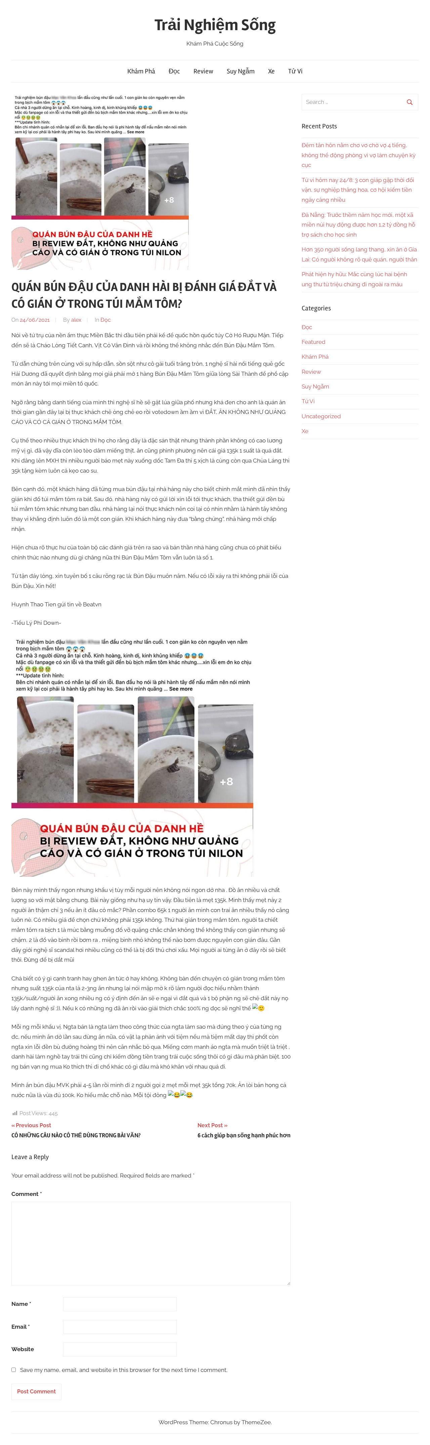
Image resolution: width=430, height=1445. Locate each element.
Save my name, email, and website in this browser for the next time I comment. (123, 1370)
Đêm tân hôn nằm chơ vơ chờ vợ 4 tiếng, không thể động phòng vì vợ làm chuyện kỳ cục (359, 155)
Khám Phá (141, 71)
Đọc (174, 71)
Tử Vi (295, 71)
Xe (271, 71)
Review (203, 71)
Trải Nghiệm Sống (215, 25)
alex (76, 320)
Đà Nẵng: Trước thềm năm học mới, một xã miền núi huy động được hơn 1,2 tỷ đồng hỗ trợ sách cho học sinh (358, 225)
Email (20, 1326)
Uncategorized (321, 416)
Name (21, 1304)
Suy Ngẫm (241, 71)
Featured (314, 342)
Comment (26, 1194)
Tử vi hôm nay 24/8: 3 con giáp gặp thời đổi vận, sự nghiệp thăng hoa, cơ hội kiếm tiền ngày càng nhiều (358, 190)
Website (22, 1349)
